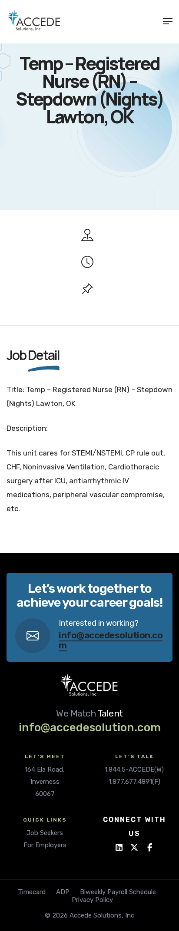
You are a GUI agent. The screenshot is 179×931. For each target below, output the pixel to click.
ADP (63, 892)
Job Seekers (45, 833)
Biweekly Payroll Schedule (118, 892)
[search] (152, 21)
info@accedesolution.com (110, 640)
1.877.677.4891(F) (134, 782)
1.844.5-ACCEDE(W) (134, 769)
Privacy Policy (92, 900)
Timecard (32, 892)
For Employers (44, 845)
